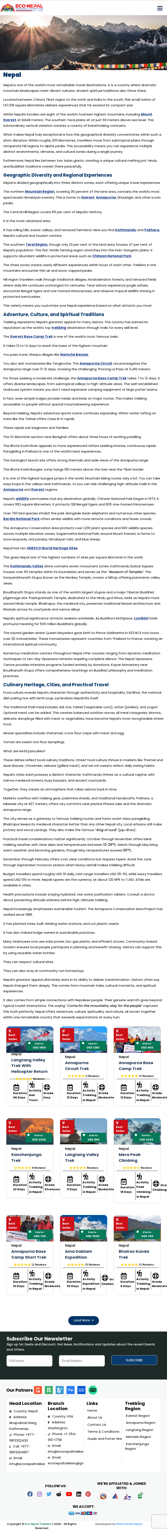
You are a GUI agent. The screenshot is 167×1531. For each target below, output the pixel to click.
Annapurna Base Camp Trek (102, 378)
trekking (59, 327)
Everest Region (137, 1415)
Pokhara (151, 230)
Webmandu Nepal (129, 1524)
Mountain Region (39, 191)
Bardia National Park (21, 519)
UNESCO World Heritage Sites (52, 548)
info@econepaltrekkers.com (32, 1464)
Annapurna (106, 197)
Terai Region (36, 244)
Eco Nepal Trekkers (38, 1524)
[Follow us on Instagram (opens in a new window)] (39, 1494)
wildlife (22, 498)
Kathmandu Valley (26, 566)
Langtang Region (139, 1429)
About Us (94, 1417)
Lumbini (141, 618)
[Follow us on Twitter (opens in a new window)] (49, 1494)
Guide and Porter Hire (104, 1438)
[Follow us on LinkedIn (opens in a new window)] (78, 1494)
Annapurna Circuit (96, 363)
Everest (87, 197)
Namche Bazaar (74, 354)
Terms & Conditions (103, 1431)
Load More (82, 1320)
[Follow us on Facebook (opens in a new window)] (30, 1494)
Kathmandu (125, 230)
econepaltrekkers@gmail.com (72, 1463)
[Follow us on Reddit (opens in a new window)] (59, 1494)
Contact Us (96, 1424)
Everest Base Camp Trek (31, 336)
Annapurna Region (140, 1422)
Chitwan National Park (111, 256)
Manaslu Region (138, 1436)
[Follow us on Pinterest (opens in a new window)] (88, 1494)
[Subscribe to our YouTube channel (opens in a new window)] (69, 1494)
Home (92, 1410)
